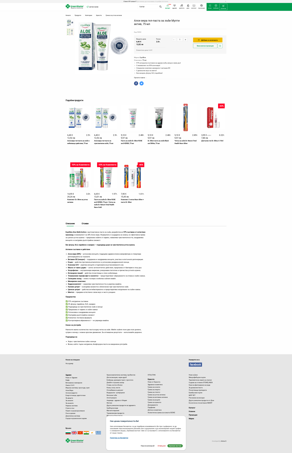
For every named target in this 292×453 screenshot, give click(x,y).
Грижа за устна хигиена (156, 395)
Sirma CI (223, 441)
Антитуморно (112, 398)
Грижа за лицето (154, 389)
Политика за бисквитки (119, 438)
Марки (191, 419)
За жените (69, 400)
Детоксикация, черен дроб (117, 377)
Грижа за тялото (154, 392)
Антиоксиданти (71, 393)
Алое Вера (69, 390)
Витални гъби (112, 395)
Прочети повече (139, 78)
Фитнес (109, 403)
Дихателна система (73, 416)
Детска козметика (155, 410)
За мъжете (69, 403)
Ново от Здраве (71, 377)
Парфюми (151, 407)
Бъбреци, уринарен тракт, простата (120, 380)
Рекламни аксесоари (197, 398)
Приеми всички (175, 446)
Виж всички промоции (205, 46)
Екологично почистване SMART (200, 403)
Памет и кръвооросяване (75, 411)
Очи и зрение (70, 413)
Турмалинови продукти (115, 413)
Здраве (68, 375)
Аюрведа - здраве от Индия (117, 400)
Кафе (67, 380)
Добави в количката (209, 40)
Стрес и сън (70, 408)
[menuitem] (223, 7)
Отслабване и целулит (115, 390)
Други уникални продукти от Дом (201, 400)
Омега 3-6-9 (70, 385)
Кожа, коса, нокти (113, 388)
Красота (151, 379)
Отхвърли (162, 446)
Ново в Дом (193, 375)
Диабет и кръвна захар (115, 382)
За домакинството (196, 388)
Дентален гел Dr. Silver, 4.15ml (212, 141)
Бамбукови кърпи (195, 393)
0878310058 (93, 7)
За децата (69, 398)
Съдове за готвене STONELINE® (201, 382)
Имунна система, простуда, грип (78, 388)
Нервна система (72, 406)
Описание (70, 223)
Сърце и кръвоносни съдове (76, 418)
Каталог (192, 408)
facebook (195, 364)
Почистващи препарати (198, 390)
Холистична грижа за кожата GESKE (161, 412)
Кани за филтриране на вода (199, 385)
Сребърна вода (112, 408)
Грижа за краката (154, 402)
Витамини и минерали (74, 383)
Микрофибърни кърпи (197, 377)
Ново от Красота (154, 382)
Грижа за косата (154, 387)
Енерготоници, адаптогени (75, 395)
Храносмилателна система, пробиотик (121, 375)
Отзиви (85, 223)
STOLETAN (151, 375)
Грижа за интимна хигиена (158, 397)
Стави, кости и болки (114, 385)
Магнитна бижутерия (115, 416)
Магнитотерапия (113, 410)
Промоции (193, 415)
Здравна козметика (155, 384)
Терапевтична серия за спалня (200, 380)
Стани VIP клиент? (130, 1)
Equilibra (143, 57)
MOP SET (192, 395)
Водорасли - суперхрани (116, 393)
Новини (192, 411)
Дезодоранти (153, 405)
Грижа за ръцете (154, 400)
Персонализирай (147, 446)
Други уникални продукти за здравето (121, 405)
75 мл (144, 60)
